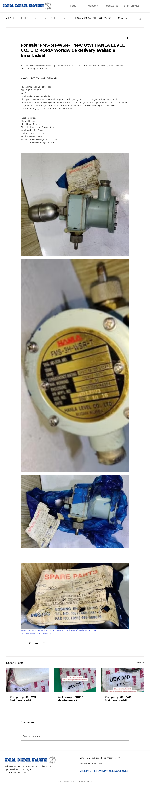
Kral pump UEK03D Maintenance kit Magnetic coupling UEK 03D (73, 698)
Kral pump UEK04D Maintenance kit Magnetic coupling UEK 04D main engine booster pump (122, 698)
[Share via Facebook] (22, 642)
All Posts (10, 18)
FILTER (24, 18)
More (121, 18)
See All (140, 662)
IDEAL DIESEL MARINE (23, 5)
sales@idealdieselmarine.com (103, 758)
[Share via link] (43, 642)
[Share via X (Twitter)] (29, 642)
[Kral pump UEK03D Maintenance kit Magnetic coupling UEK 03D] (75, 680)
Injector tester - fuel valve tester (51, 18)
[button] (140, 18)
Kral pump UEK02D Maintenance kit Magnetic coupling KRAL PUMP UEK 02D (27, 698)
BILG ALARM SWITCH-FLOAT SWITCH (93, 18)
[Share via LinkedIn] (36, 642)
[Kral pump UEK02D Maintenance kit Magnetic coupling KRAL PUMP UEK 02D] (27, 680)
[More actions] (127, 38)
